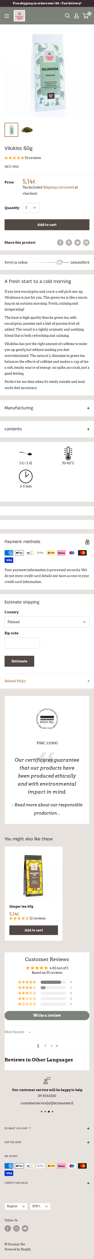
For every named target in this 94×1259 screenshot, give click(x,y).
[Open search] (67, 15)
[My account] (76, 15)
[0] (86, 15)
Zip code (11, 633)
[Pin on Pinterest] (69, 242)
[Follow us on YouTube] (25, 1228)
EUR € (36, 1206)
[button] (15, 158)
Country (11, 612)
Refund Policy (15, 681)
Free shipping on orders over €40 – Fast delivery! (47, 3)
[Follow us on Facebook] (8, 1228)
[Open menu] (7, 16)
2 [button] (45, 1045)
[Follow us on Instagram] (16, 1228)
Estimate (19, 661)
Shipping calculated (58, 187)
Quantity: (12, 208)
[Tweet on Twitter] (77, 242)
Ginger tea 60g (21, 906)
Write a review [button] (47, 1015)
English (12, 1206)
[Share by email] (86, 242)
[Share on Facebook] (60, 242)
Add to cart (47, 225)
